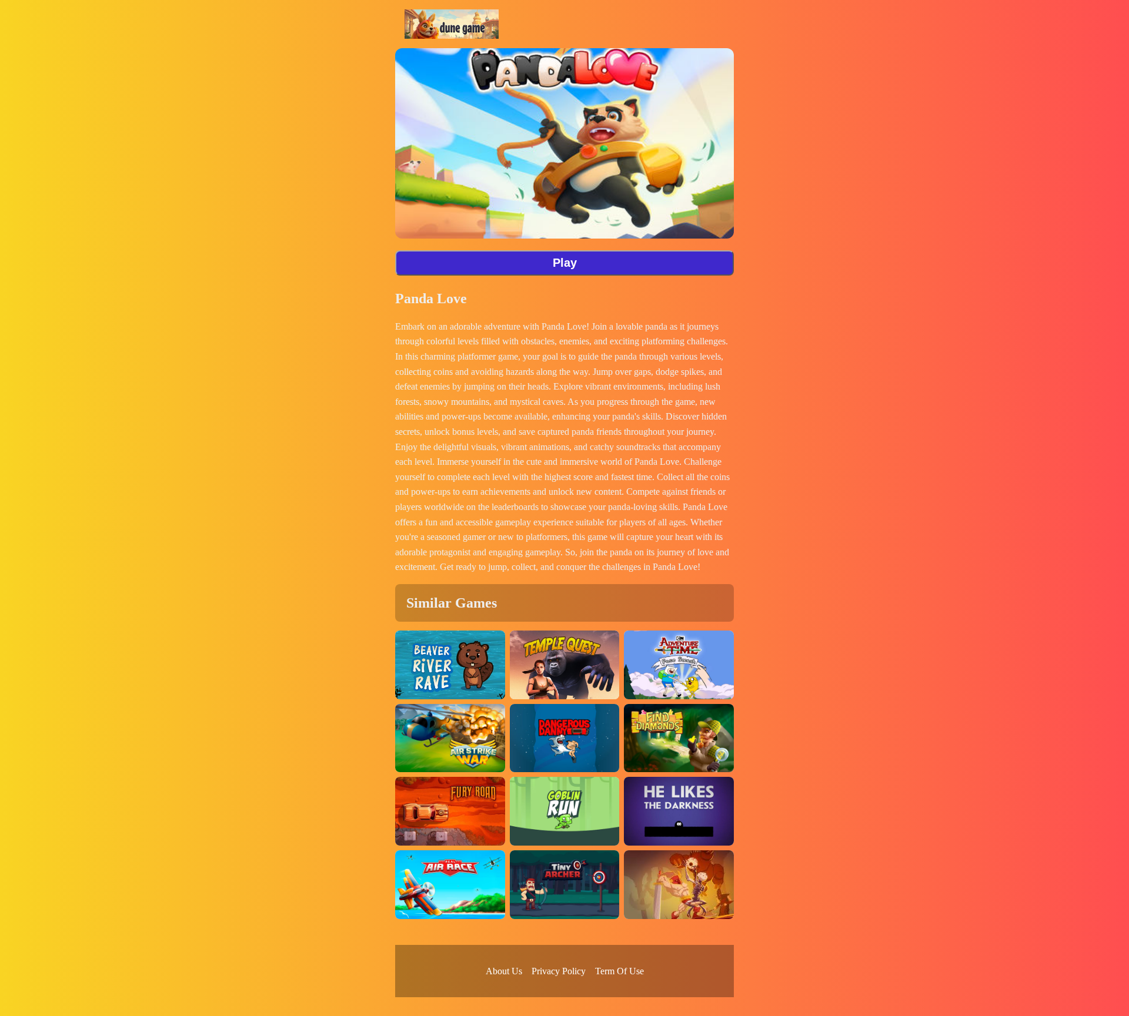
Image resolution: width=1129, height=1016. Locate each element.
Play (565, 262)
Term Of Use (619, 971)
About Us (504, 971)
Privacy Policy (559, 971)
